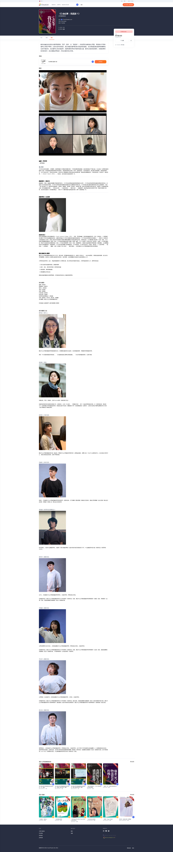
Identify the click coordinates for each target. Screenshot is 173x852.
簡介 (41, 37)
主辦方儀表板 (42, 831)
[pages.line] (108, 831)
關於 (52, 37)
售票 (124, 1)
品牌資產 (41, 837)
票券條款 (41, 835)
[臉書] (106, 831)
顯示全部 (132, 761)
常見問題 (41, 833)
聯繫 (72, 833)
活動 (81, 4)
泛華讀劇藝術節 (62, 16)
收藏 (123, 40)
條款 (133, 848)
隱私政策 (129, 848)
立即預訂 (101, 61)
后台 (122, 1)
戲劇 (64, 29)
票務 (47, 37)
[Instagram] (103, 831)
